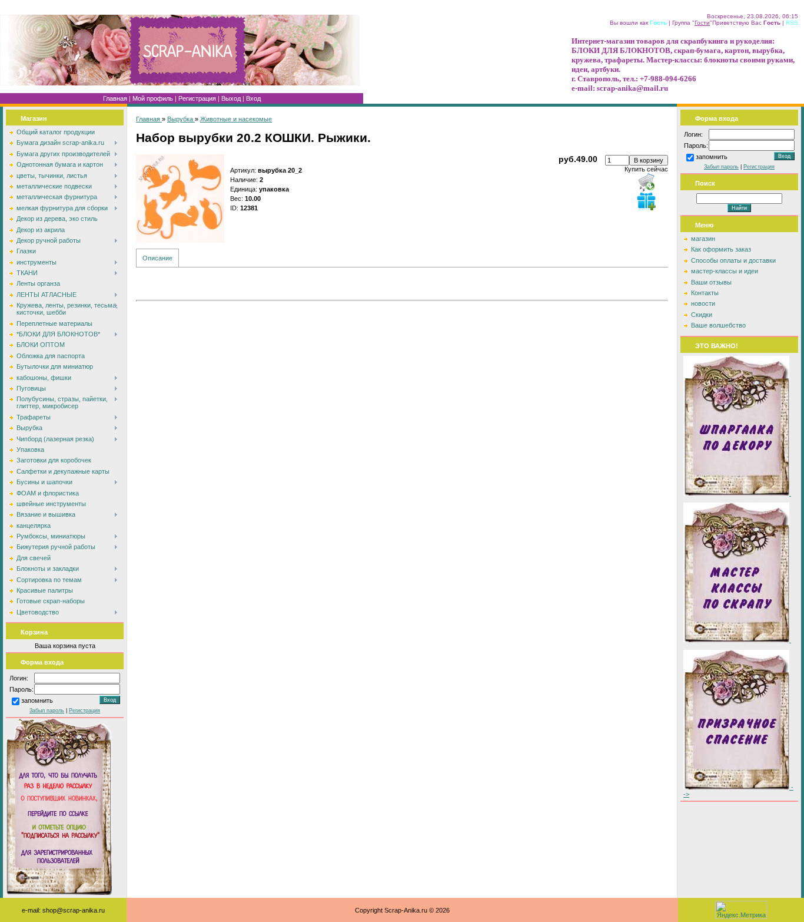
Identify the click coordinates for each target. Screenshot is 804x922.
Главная (115, 98)
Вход (253, 98)
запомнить (37, 701)
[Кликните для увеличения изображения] (180, 198)
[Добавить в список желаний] (646, 200)
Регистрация (197, 98)
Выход (231, 98)
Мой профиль (152, 98)
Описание (157, 258)
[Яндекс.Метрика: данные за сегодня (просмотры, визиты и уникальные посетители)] (741, 910)
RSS (792, 22)
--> (738, 791)
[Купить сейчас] (646, 182)
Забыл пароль (46, 710)
